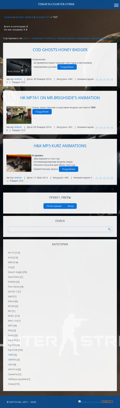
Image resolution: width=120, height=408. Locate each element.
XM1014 (12, 369)
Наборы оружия (17, 379)
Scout (11, 335)
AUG (10, 257)
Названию (37, 38)
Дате (26, 38)
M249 (11, 306)
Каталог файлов (24, 17)
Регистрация (54, 205)
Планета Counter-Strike (56, 4)
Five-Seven (14, 286)
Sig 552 (12, 344)
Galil (10, 296)
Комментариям (66, 38)
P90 (10, 330)
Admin (18, 79)
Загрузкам (83, 38)
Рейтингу (50, 38)
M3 (10, 310)
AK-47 (11, 252)
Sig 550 (12, 340)
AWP (10, 262)
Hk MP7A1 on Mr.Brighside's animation (60, 97)
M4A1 (11, 315)
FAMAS (12, 281)
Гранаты (13, 374)
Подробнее (67, 66)
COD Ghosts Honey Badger (60, 49)
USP (10, 364)
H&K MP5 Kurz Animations (60, 145)
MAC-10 (12, 320)
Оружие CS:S (43, 17)
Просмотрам (98, 38)
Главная (8, 17)
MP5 (10, 325)
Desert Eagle (15, 272)
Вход (71, 205)
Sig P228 (13, 349)
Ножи (11, 383)
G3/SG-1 (12, 291)
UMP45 (12, 359)
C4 (9, 267)
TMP (10, 354)
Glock (11, 301)
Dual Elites (13, 276)
